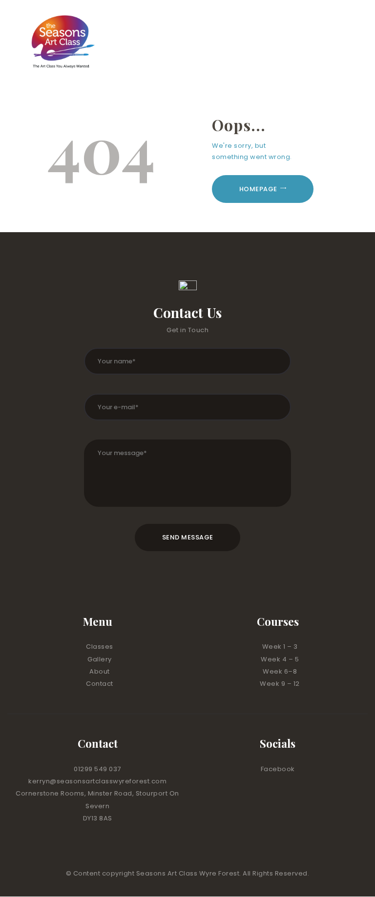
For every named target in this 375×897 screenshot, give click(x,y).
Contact (99, 683)
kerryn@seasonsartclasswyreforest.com (97, 781)
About (99, 671)
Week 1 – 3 (280, 646)
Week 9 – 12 (280, 683)
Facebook (278, 769)
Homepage (258, 189)
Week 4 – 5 (280, 659)
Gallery (99, 659)
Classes (99, 646)
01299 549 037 (97, 769)
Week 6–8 (280, 671)
